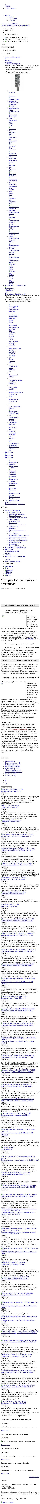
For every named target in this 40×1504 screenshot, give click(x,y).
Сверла (7, 553)
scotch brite (29, 639)
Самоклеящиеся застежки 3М (14, 448)
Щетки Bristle (11, 268)
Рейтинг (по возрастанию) (13, 772)
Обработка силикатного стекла (13, 160)
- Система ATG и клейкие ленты (12, 335)
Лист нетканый (12, 149)
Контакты (8, 7)
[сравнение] (7, 793)
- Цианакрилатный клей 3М (15, 406)
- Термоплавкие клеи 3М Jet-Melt (13, 400)
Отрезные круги (12, 169)
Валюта (7, 15)
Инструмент (9, 452)
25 (5, 778)
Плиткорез (12, 490)
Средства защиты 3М (12, 500)
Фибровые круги (12, 202)
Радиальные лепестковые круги (13, 186)
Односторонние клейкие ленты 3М (14, 418)
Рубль (12, 20)
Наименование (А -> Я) (12, 763)
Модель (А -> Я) (10, 773)
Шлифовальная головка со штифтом (14, 214)
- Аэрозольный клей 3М (13, 374)
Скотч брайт (11, 194)
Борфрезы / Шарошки (12, 94)
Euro (11, 17)
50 (5, 780)
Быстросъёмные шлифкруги (14, 103)
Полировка (12, 175)
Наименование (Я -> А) (12, 765)
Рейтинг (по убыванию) (13, 770)
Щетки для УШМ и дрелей (11, 280)
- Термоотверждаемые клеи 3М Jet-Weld (16, 393)
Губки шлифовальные (14, 110)
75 (5, 782)
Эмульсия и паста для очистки (15, 504)
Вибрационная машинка (13, 466)
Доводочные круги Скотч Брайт (13, 122)
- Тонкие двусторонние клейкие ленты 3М (13, 342)
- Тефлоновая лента (13, 427)
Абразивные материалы (12, 57)
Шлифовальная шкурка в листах (14, 227)
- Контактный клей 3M (13, 387)
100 (6, 784)
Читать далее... (5, 1430)
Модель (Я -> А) (10, 775)
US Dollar (13, 18)
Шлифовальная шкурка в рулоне (14, 239)
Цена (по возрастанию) (12, 766)
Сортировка (5, 758)
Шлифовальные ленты (14, 261)
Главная (7, 5)
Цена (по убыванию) (11, 768)
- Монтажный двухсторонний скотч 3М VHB (14, 327)
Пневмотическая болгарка (14, 497)
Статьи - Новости (10, 8)
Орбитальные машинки (13, 484)
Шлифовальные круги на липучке (14, 252)
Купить (4, 793)
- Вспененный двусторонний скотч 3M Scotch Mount (13, 317)
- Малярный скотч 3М (13, 423)
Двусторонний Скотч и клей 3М (15, 285)
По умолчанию (10, 761)
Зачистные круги (12, 133)
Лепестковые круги (13, 142)
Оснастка (8, 502)
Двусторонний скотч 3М (13, 310)
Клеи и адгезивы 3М (12, 360)
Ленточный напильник (12, 475)
